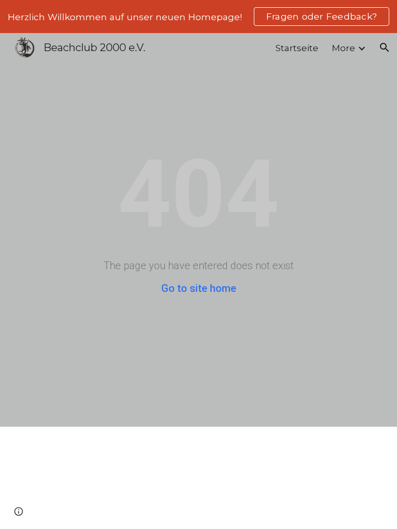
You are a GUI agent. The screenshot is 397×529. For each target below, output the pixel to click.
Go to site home (198, 288)
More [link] (343, 47)
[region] (198, 16)
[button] (384, 47)
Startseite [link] (297, 47)
